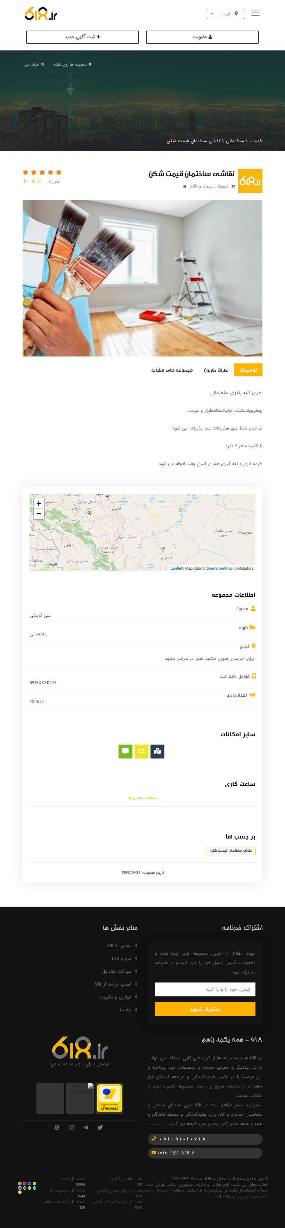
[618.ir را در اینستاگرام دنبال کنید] (72, 1128)
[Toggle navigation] (256, 14)
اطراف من (31, 64)
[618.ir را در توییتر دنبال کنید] (100, 1128)
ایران (251, 658)
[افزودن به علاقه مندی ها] (39, 181)
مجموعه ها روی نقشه (70, 64)
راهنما (125, 1010)
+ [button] (38, 503)
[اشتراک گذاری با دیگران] (32, 181)
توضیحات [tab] (248, 370)
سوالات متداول (116, 971)
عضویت (201, 37)
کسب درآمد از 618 (113, 984)
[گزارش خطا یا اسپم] (26, 181)
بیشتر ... (155, 1124)
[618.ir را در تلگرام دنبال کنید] (86, 1128)
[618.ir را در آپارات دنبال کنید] (57, 1128)
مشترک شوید (205, 1009)
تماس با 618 (118, 945)
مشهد (210, 658)
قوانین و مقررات (115, 997)
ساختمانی (235, 141)
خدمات (256, 141)
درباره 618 (121, 958)
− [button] (38, 513)
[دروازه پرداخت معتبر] (109, 1098)
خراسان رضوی (231, 658)
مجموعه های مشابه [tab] (172, 370)
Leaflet (176, 568)
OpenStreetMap (219, 568)
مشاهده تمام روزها (142, 798)
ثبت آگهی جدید (81, 37)
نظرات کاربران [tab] (216, 370)
